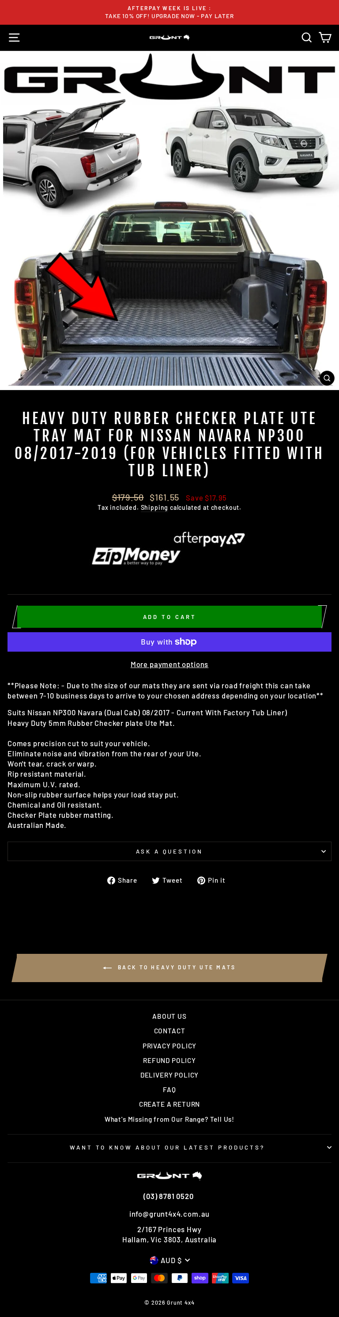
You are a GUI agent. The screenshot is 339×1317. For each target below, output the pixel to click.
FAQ (169, 1089)
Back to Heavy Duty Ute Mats (175, 967)
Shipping (155, 507)
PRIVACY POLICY (170, 1046)
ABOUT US (169, 1016)
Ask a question (169, 851)
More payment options (170, 664)
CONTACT (169, 1031)
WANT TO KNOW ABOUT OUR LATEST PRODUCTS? (167, 1147)
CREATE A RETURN (169, 1104)
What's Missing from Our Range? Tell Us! (169, 1119)
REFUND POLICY (169, 1060)
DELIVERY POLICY (169, 1075)
